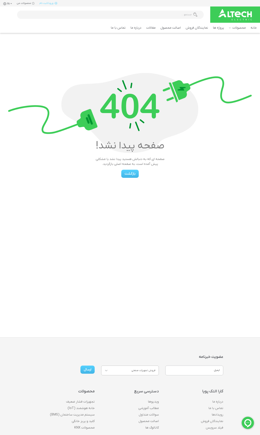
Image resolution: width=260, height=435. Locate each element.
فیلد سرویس (214, 428)
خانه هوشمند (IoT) (81, 408)
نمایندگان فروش (197, 28)
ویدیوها (153, 402)
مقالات (151, 28)
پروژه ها (218, 28)
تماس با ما (118, 28)
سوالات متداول (149, 415)
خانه (254, 28)
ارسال (87, 370)
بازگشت (130, 174)
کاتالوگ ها (152, 428)
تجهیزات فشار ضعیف (80, 402)
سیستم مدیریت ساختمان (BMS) (72, 415)
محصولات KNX (84, 428)
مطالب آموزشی (148, 408)
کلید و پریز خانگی (83, 421)
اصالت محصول (170, 28)
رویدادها (217, 415)
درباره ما (135, 28)
